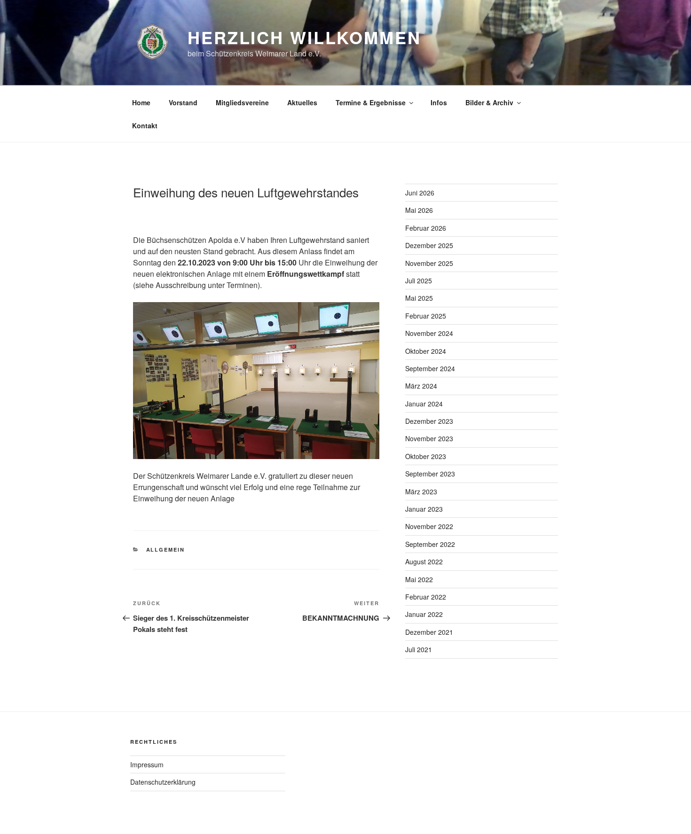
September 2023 (430, 473)
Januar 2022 (424, 614)
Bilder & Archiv (489, 102)
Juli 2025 (418, 280)
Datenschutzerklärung (163, 782)
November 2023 (429, 438)
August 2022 (424, 561)
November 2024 (429, 333)
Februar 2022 (425, 596)
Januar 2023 (424, 509)
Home (141, 102)
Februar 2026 (425, 228)
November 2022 (429, 526)
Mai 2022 (419, 579)
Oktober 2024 (425, 351)
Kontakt (144, 125)
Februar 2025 (425, 315)
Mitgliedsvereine (242, 102)
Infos (439, 102)
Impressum (147, 764)
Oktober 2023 (425, 456)
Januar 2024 (424, 403)
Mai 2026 (419, 210)
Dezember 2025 (429, 245)
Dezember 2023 (429, 421)
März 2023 (421, 491)
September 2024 (430, 368)
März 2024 (421, 385)
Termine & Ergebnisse (371, 102)
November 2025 (429, 263)
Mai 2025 (419, 298)
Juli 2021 (418, 649)
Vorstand (183, 102)
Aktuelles (302, 102)
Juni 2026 (419, 192)
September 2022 (430, 544)
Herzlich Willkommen (304, 37)
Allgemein (165, 549)
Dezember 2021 (429, 632)
